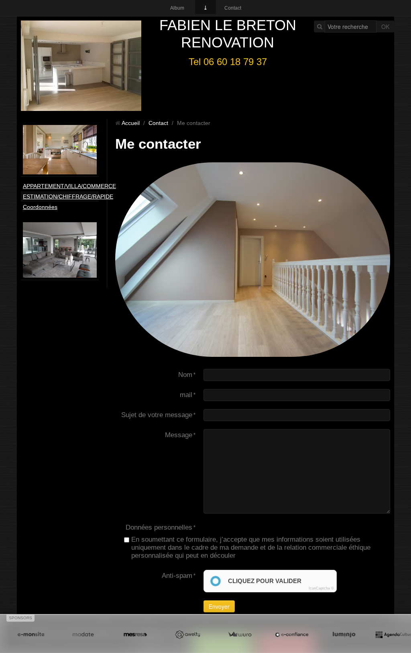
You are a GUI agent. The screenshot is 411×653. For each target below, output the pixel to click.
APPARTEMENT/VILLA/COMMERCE (61, 186)
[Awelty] (187, 634)
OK (385, 27)
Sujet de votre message (156, 415)
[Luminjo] (344, 634)
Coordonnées (40, 207)
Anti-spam (177, 575)
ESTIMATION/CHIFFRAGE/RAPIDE (61, 196)
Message (178, 435)
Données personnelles (159, 527)
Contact (232, 8)
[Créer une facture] (239, 634)
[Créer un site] (31, 634)
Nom (185, 375)
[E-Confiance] (292, 634)
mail (186, 395)
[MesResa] (135, 634)
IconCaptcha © (321, 588)
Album (177, 8)
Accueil (131, 123)
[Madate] (83, 634)
